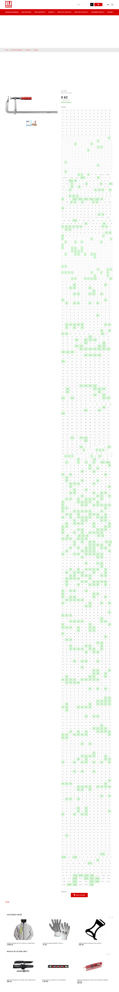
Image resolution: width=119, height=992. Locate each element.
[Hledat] (92, 4)
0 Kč (108, 4)
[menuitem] (12, 12)
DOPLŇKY (28, 50)
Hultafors (35, 50)
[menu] (59, 12)
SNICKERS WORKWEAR (17, 50)
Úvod (6, 50)
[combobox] (82, 4)
